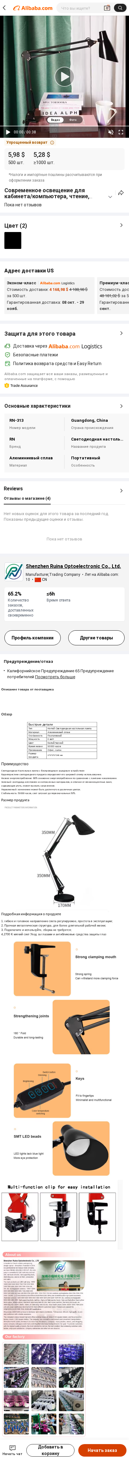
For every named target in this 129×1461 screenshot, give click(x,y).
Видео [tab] (55, 119)
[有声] (110, 132)
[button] (30, 142)
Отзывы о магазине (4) (27, 498)
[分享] (121, 192)
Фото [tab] (72, 119)
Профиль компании (33, 637)
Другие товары (96, 637)
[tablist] (64, 119)
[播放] (8, 132)
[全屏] (120, 132)
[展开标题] (110, 197)
